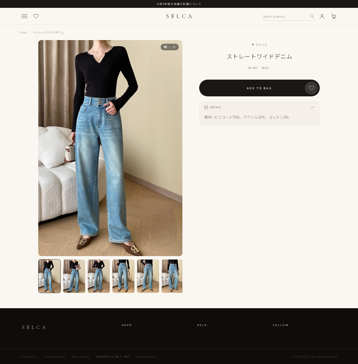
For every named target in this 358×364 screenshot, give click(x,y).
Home (23, 32)
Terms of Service (55, 357)
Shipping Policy (146, 357)
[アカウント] (322, 16)
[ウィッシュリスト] (36, 16)
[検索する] (312, 16)
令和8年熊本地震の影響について (179, 4)
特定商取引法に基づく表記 (112, 357)
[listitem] (49, 276)
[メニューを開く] (24, 16)
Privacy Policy (29, 357)
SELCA (180, 16)
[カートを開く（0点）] (333, 16)
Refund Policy (81, 357)
